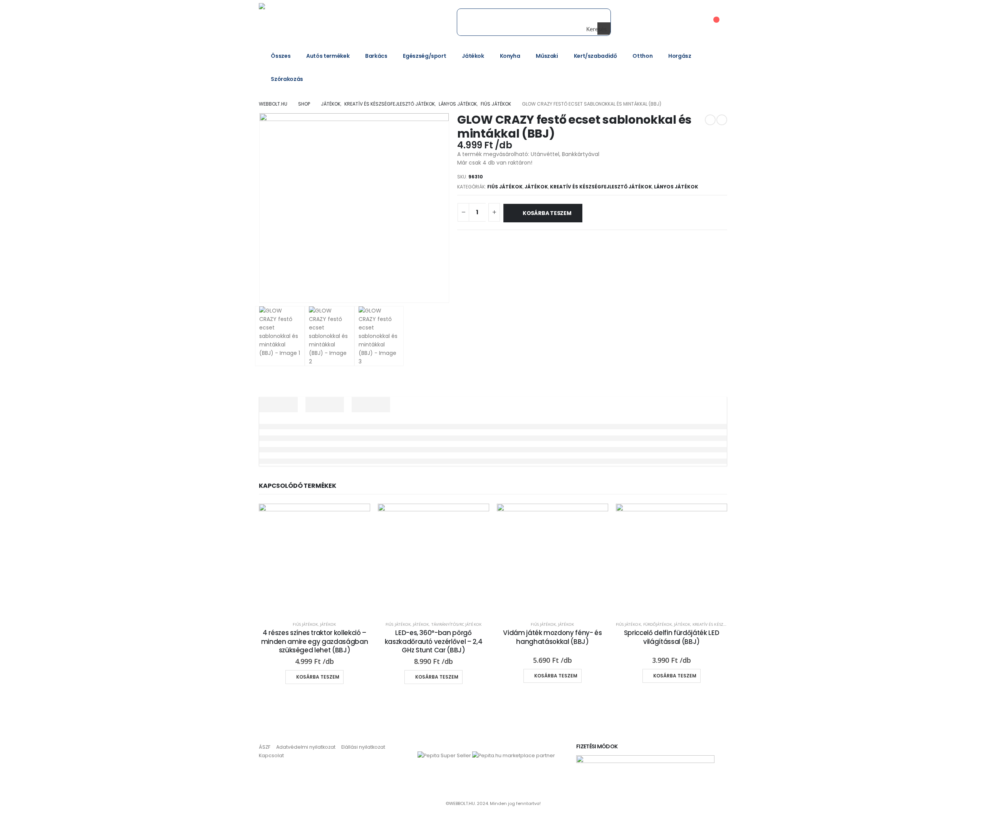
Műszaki (547, 56)
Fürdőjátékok (657, 624)
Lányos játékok (676, 186)
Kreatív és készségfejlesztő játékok (601, 186)
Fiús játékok (505, 186)
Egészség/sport (424, 56)
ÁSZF (264, 747)
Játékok (473, 56)
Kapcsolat (271, 755)
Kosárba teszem (547, 213)
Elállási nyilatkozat (363, 747)
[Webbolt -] (311, 22)
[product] (314, 559)
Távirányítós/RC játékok (456, 624)
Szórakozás (287, 79)
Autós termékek (327, 56)
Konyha (510, 56)
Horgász (679, 56)
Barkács (376, 56)
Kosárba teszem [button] (317, 677)
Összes (280, 56)
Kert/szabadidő (595, 56)
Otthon (642, 56)
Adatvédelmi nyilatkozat (305, 747)
